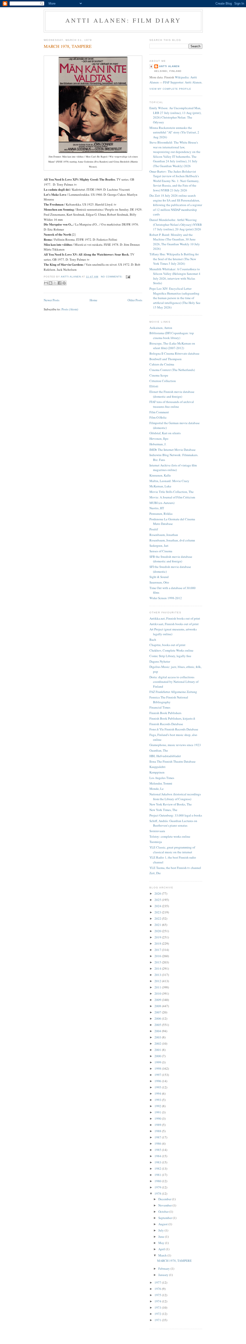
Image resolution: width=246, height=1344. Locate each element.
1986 (158, 1143)
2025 (158, 900)
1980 (158, 1181)
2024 (158, 906)
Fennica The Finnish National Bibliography (168, 699)
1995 (158, 1087)
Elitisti (153, 386)
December (165, 1199)
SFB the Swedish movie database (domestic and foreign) (170, 559)
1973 (158, 1307)
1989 (158, 1125)
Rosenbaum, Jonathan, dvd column (172, 540)
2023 (158, 912)
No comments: (112, 276)
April (162, 1249)
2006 (158, 1018)
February (164, 1268)
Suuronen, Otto (159, 582)
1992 (158, 1106)
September (165, 1218)
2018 (158, 943)
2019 (158, 937)
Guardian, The (158, 750)
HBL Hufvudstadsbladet (165, 756)
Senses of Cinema (160, 551)
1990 (158, 1118)
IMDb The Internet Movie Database (172, 449)
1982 (158, 1168)
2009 (158, 1000)
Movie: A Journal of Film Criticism (172, 497)
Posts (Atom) (70, 309)
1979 (158, 1187)
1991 (158, 1112)
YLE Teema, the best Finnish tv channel (175, 868)
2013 (158, 975)
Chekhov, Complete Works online (171, 650)
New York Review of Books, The (170, 804)
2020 (158, 931)
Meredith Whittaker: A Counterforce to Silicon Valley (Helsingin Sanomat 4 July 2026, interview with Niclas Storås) (174, 276)
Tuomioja (155, 842)
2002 (158, 1043)
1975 (158, 1295)
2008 (158, 1006)
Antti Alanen (169, 66)
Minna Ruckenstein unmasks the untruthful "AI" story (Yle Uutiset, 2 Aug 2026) (174, 132)
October (163, 1211)
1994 (158, 1093)
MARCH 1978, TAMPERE (68, 46)
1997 (158, 1075)
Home (93, 300)
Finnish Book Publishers (165, 713)
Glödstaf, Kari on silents (165, 433)
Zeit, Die (155, 873)
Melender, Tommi (160, 783)
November (165, 1205)
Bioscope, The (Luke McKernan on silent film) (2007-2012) (172, 345)
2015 (158, 962)
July (161, 1230)
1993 (158, 1100)
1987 (158, 1137)
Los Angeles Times (161, 778)
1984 (158, 1156)
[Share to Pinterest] (64, 283)
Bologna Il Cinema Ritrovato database (174, 353)
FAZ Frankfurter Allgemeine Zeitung (173, 692)
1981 (158, 1175)
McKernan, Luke (160, 486)
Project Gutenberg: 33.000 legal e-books (175, 815)
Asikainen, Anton (160, 328)
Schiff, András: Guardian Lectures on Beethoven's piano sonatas (173, 823)
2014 (158, 968)
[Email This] (45, 283)
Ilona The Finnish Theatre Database (172, 761)
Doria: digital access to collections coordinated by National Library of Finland (173, 682)
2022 (158, 918)
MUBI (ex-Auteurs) (161, 503)
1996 (158, 1081)
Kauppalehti (157, 767)
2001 (158, 1050)
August (163, 1224)
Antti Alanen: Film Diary (123, 20)
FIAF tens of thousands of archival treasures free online (171, 404)
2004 (158, 1031)
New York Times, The (163, 810)
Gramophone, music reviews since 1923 (175, 745)
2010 (158, 993)
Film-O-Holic (158, 417)
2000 (158, 1056)
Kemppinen (157, 772)
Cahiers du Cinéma (161, 364)
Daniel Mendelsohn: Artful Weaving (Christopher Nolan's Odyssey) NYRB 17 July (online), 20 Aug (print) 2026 (175, 224)
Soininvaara (157, 831)
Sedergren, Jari (158, 545)
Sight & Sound (159, 577)
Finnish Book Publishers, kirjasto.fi (172, 718)
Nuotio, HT (156, 508)
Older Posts (135, 300)
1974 (158, 1301)
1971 (158, 1320)
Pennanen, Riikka (160, 513)
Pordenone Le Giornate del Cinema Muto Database (172, 521)
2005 (158, 1025)
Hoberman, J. (157, 444)
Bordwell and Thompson (165, 359)
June (161, 1236)
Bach (152, 639)
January (163, 1275)
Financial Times (159, 707)
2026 (158, 893)
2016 (158, 956)
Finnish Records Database (166, 724)
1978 (158, 1193)
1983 (158, 1162)
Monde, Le (156, 788)
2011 (158, 987)
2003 (158, 1037)
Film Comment (159, 412)
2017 (158, 950)
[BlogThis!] (50, 283)
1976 (158, 1289)
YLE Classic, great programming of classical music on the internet (172, 849)
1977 (158, 1282)
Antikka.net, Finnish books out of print (174, 618)
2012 (158, 981)
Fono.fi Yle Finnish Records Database (173, 729)
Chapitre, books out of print (167, 645)
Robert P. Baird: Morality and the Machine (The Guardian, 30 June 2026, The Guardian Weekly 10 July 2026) (174, 241)
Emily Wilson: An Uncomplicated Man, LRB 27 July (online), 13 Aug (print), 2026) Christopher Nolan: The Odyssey (175, 115)
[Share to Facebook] (59, 283)
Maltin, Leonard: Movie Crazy (169, 481)
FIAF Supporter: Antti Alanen (182, 82)
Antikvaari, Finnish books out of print (174, 624)
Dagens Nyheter (159, 661)
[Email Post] (127, 276)
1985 (158, 1150)
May (161, 1243)
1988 (158, 1131)
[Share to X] (55, 283)
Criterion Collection (162, 381)
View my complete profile (170, 89)
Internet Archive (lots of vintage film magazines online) (173, 467)
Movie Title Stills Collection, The (171, 492)
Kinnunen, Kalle (160, 475)
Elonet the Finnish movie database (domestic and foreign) (171, 394)
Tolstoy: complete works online (169, 836)
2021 (158, 925)
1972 (158, 1314)
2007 (158, 1012)
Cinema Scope (158, 375)
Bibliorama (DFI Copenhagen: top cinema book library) (171, 335)
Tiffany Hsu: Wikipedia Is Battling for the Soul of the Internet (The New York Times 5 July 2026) (174, 259)
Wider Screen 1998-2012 (165, 598)
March (162, 1255)
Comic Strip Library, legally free (170, 656)
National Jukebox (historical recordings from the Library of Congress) (175, 796)
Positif (153, 529)
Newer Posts (51, 300)
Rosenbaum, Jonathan (163, 535)
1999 (158, 1062)
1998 (158, 1068)
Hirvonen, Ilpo (158, 438)
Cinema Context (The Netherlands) (172, 370)
